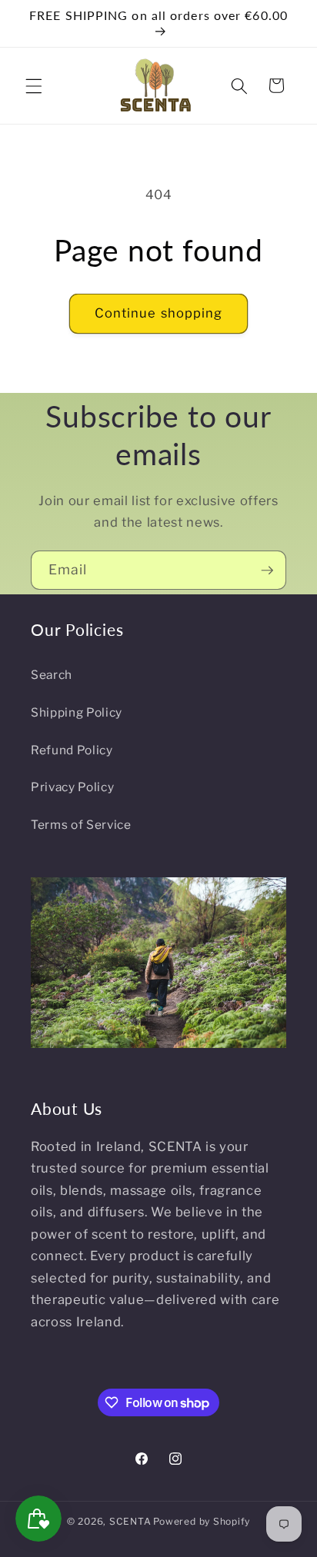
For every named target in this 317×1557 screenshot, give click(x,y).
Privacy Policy (72, 787)
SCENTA (130, 1521)
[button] (33, 85)
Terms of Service (81, 824)
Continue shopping (159, 313)
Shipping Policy (76, 712)
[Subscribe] (267, 571)
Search (51, 674)
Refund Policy (72, 750)
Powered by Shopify (201, 1521)
